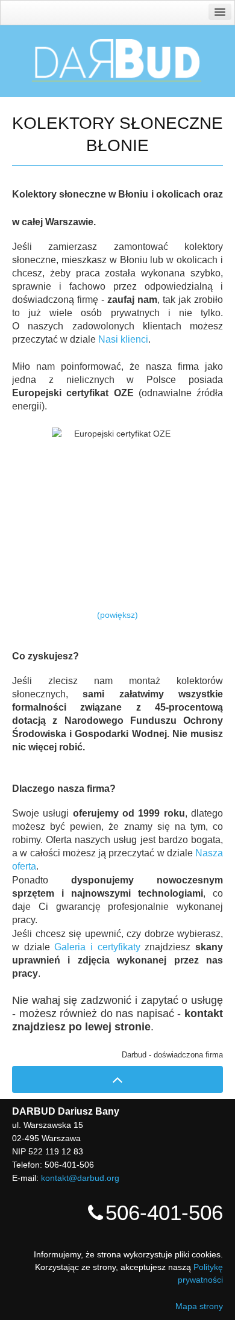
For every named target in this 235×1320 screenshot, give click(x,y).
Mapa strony (199, 1306)
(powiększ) (117, 615)
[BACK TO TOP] (117, 1079)
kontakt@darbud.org (80, 1178)
